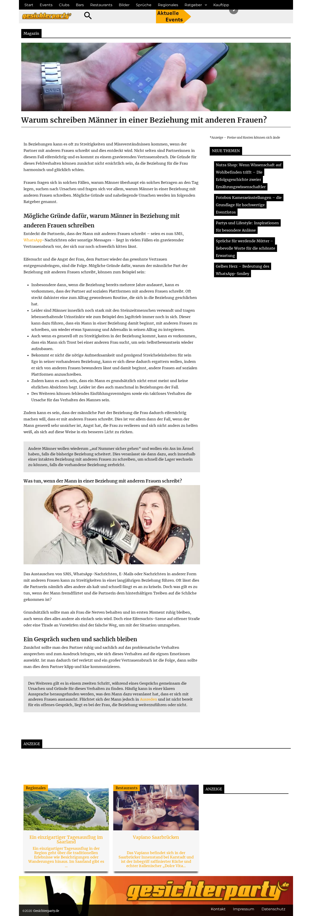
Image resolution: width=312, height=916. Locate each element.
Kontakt (218, 909)
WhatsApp (33, 240)
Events (46, 5)
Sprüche (143, 5)
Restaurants (101, 5)
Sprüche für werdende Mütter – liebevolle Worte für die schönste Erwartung (245, 248)
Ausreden (148, 699)
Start (28, 5)
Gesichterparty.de (46, 911)
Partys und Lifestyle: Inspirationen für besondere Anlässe (247, 226)
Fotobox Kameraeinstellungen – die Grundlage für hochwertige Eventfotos (249, 204)
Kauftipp (221, 5)
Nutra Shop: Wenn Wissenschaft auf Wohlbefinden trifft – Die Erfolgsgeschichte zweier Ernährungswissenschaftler (248, 176)
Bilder (124, 5)
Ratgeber (193, 5)
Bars (80, 5)
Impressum (243, 909)
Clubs (64, 5)
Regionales (168, 5)
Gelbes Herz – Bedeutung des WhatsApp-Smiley (242, 270)
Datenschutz (273, 909)
